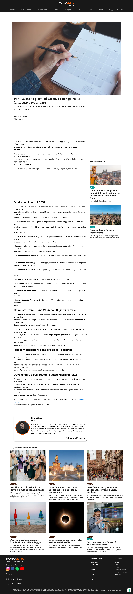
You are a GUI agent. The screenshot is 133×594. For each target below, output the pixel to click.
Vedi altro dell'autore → (75, 438)
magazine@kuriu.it (16, 579)
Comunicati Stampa (120, 569)
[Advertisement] (50, 129)
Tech (101, 9)
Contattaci (118, 567)
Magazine (117, 564)
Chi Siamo (117, 562)
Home (12, 9)
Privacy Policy (118, 574)
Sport (91, 9)
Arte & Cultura (26, 9)
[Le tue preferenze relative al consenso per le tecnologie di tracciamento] (129, 590)
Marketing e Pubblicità (121, 572)
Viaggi (111, 9)
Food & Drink (43, 9)
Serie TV (79, 9)
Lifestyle (67, 9)
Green (56, 9)
